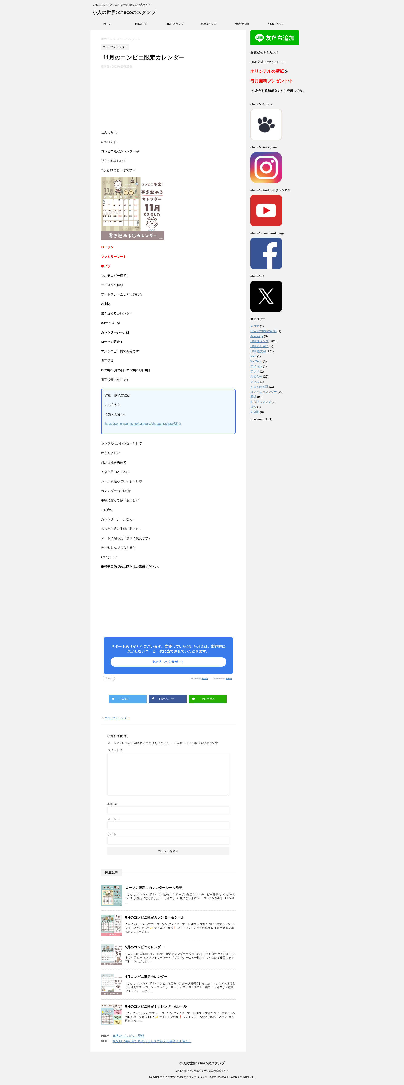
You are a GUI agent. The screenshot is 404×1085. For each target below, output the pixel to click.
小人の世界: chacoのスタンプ (124, 12)
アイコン (256, 366)
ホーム (107, 23)
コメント (115, 750)
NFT (253, 356)
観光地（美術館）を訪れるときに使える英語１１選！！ (152, 1041)
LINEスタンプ (259, 341)
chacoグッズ (208, 23)
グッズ (254, 381)
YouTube (256, 361)
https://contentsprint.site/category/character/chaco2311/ (143, 423)
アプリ (254, 371)
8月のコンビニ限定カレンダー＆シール (154, 917)
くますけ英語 (259, 386)
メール (113, 819)
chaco (205, 678)
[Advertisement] (168, 100)
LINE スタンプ (175, 23)
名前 (112, 803)
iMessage (256, 336)
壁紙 (253, 396)
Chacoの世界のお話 (263, 331)
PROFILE (141, 23)
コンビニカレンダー (117, 718)
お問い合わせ (275, 23)
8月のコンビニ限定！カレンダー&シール (156, 1006)
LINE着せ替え (259, 346)
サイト (111, 834)
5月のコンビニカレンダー (144, 947)
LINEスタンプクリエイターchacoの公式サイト (202, 1070)
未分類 (254, 412)
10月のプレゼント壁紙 (128, 1036)
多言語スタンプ (260, 401)
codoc (229, 678)
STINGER (248, 1077)
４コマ (254, 326)
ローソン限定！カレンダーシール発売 (153, 887)
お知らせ (256, 376)
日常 (253, 407)
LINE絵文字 (258, 351)
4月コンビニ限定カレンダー (146, 976)
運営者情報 (242, 23)
